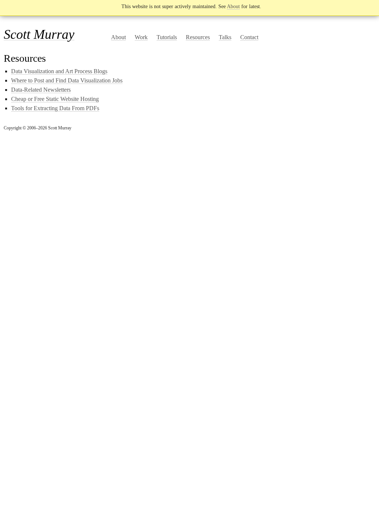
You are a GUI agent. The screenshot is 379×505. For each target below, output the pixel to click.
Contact (249, 37)
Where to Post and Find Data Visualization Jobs (67, 80)
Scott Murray (39, 34)
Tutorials (167, 37)
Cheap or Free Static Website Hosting (55, 99)
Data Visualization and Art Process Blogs (59, 71)
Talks (225, 37)
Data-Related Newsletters (41, 90)
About (233, 6)
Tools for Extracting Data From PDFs (55, 108)
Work (141, 37)
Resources (198, 37)
